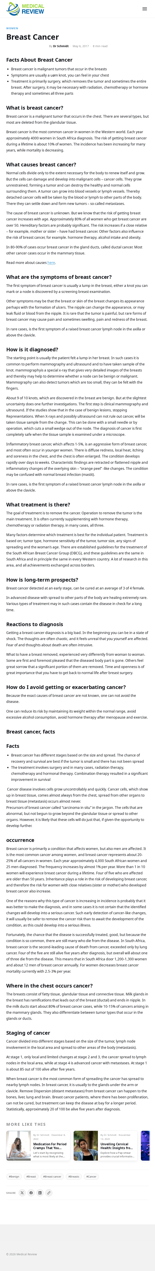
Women (12, 28)
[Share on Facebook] (31, 1192)
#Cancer (91, 1176)
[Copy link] (48, 1192)
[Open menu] (145, 9)
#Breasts (73, 1176)
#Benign (14, 1176)
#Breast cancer (52, 1176)
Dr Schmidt (61, 46)
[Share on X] (22, 1192)
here (51, 262)
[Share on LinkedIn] (40, 1192)
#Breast (31, 1176)
